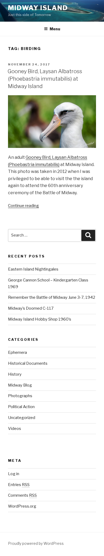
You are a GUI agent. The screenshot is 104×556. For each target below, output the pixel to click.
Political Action (21, 406)
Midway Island (38, 8)
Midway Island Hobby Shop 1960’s (39, 319)
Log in (13, 473)
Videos (14, 428)
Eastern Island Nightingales (33, 269)
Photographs (20, 395)
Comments (22, 495)
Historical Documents (27, 363)
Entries (19, 484)
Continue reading (23, 205)
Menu (55, 29)
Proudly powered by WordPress (36, 543)
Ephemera (17, 352)
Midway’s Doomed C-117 (31, 308)
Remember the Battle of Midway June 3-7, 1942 (51, 297)
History (15, 374)
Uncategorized (21, 417)
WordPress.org (22, 506)
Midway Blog (20, 385)
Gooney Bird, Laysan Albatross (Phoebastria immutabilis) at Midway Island (44, 78)
